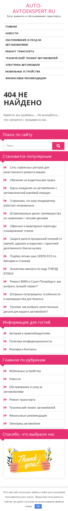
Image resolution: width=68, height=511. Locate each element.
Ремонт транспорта (19, 51)
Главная (11, 26)
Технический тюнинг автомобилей (31, 58)
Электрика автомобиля (22, 64)
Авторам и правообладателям (29, 333)
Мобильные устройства (22, 71)
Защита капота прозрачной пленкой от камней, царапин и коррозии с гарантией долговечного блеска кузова (33, 243)
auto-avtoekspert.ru (34, 8)
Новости (11, 33)
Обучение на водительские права (32, 180)
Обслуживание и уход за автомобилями (23, 42)
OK (38, 506)
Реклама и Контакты (22, 349)
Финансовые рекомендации (25, 78)
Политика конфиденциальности (30, 341)
